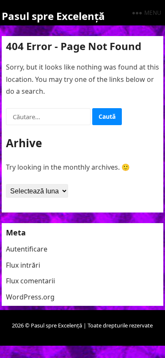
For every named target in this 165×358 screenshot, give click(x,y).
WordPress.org (30, 297)
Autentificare (26, 249)
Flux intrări (23, 265)
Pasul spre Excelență (53, 16)
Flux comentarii (30, 280)
